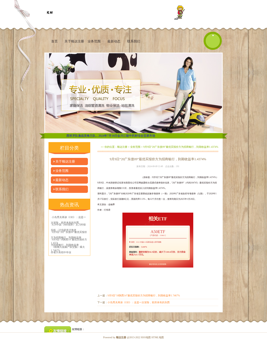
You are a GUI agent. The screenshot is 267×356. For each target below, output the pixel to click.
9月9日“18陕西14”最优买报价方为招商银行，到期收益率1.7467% (144, 295)
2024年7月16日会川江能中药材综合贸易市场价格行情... (117, 135)
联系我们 (133, 41)
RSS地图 (146, 337)
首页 (54, 41)
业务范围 (94, 41)
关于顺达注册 (74, 41)
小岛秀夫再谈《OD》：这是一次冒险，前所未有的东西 (139, 302)
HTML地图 (157, 337)
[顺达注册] (49, 13)
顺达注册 (122, 147)
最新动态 (113, 41)
